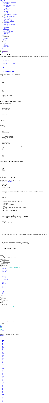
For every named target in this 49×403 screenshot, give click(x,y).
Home (2, 52)
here (19, 267)
